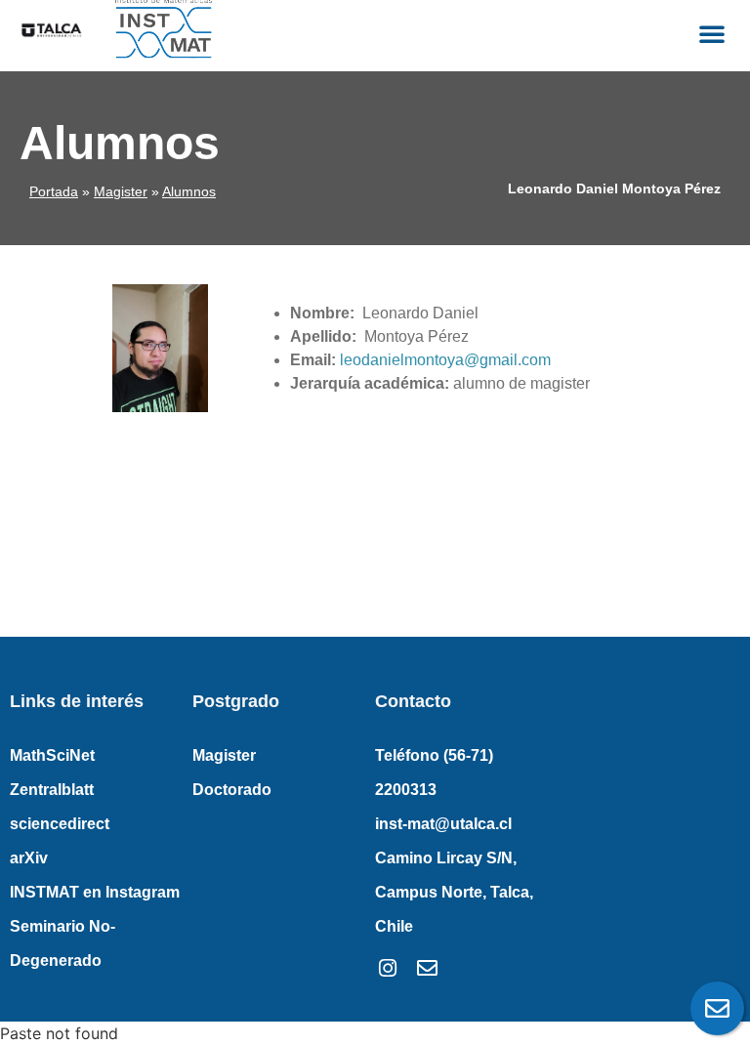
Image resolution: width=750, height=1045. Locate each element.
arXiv (29, 858)
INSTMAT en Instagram (95, 892)
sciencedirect (59, 823)
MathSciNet (52, 755)
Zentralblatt (52, 789)
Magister (120, 191)
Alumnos (189, 191)
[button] (711, 33)
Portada (53, 191)
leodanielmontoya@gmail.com (445, 360)
